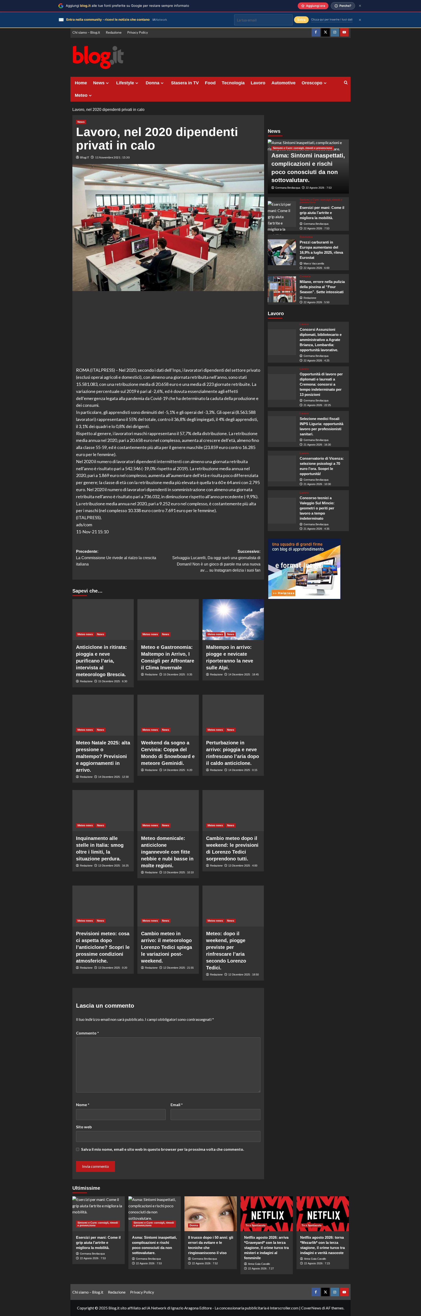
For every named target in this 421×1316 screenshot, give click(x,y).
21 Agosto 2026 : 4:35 (316, 528)
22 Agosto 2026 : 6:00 (316, 267)
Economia (306, 236)
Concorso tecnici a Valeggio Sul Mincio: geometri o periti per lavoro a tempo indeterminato (317, 508)
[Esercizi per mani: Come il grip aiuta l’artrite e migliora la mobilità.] (282, 214)
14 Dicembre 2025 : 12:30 (113, 776)
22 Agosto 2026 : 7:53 (319, 187)
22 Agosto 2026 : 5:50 (316, 302)
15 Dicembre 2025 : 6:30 (112, 681)
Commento (87, 1033)
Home (81, 82)
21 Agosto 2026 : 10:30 (317, 484)
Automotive (283, 82)
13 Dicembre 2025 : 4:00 (242, 865)
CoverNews (311, 1308)
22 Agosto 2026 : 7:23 (317, 1263)
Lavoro (258, 82)
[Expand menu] (107, 83)
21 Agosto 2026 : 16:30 (317, 444)
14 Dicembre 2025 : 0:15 (242, 770)
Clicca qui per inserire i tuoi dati (332, 19)
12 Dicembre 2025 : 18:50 (243, 974)
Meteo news (85, 634)
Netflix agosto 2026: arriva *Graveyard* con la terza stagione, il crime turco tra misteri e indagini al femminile (266, 1247)
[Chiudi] (360, 5)
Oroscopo (312, 82)
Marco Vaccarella (314, 263)
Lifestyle (125, 82)
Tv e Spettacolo (256, 1225)
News (99, 82)
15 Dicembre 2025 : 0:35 (177, 674)
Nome (82, 1104)
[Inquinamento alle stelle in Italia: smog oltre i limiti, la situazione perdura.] (103, 810)
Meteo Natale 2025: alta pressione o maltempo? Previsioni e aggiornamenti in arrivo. (103, 756)
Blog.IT (84, 157)
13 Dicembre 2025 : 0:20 (112, 967)
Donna (152, 82)
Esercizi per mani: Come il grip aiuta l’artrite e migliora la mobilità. (322, 212)
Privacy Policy (137, 32)
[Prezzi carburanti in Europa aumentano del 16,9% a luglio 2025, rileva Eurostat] (282, 252)
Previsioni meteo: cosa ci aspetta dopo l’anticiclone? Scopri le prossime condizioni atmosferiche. (103, 947)
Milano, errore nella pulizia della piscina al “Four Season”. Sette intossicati (322, 287)
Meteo (81, 95)
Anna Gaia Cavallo (259, 1263)
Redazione (114, 32)
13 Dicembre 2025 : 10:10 (178, 872)
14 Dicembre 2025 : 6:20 (177, 770)
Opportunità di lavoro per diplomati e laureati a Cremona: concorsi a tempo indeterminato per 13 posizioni (321, 384)
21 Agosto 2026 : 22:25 (317, 405)
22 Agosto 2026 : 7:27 (261, 1268)
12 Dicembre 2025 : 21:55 (178, 967)
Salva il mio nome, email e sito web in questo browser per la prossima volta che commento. (162, 1149)
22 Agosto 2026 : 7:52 (205, 1263)
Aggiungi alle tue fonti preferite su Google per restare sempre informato (127, 6)
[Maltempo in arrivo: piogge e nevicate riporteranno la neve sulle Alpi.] (233, 619)
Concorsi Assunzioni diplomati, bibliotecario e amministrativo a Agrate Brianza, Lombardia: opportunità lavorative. (321, 339)
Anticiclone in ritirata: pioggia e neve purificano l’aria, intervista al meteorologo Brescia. (101, 660)
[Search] (346, 82)
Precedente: (116, 557)
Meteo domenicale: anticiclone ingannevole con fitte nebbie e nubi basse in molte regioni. (167, 852)
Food (210, 82)
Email (177, 1104)
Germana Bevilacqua (287, 187)
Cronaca (305, 276)
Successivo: (216, 560)
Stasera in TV (185, 82)
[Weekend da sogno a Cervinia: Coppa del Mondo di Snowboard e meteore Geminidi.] (168, 715)
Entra (301, 19)
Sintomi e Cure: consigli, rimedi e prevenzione (302, 147)
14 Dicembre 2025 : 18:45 (243, 674)
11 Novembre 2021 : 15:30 (112, 157)
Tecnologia (233, 82)
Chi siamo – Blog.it (86, 32)
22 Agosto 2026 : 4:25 (316, 360)
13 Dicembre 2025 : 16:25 (113, 865)
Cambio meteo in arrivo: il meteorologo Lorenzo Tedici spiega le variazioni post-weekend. (166, 947)
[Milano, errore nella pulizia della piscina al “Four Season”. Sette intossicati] (282, 289)
